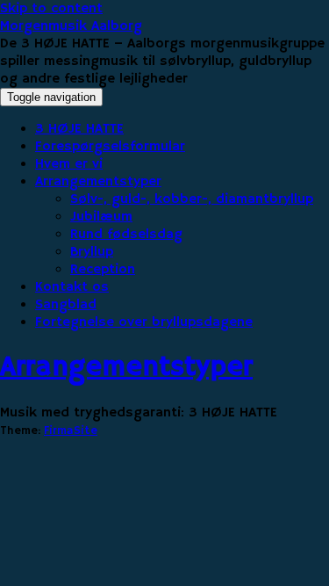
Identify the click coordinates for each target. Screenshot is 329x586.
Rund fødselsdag (126, 234)
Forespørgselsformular (110, 147)
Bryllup (91, 252)
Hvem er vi (69, 164)
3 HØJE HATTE (79, 129)
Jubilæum (101, 217)
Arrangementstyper (98, 182)
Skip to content (51, 9)
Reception (102, 270)
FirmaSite (70, 430)
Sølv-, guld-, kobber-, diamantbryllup (191, 199)
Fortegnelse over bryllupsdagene (144, 322)
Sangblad (66, 305)
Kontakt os (72, 287)
